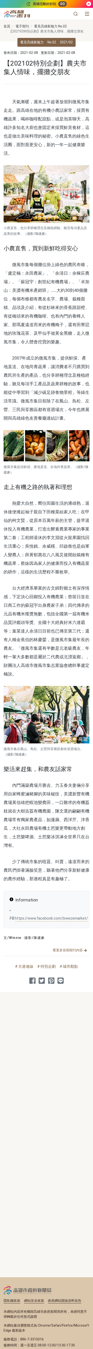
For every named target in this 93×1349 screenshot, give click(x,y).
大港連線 (25, 966)
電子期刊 (22, 26)
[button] (76, 14)
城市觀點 (70, 966)
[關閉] (88, 4)
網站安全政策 (34, 1301)
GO (62, 4)
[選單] (87, 14)
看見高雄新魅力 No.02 (50, 26)
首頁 (7, 26)
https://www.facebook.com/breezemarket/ (51, 918)
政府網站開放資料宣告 (64, 1301)
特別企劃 (48, 966)
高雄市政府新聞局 (28, 1289)
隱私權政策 (12, 1301)
